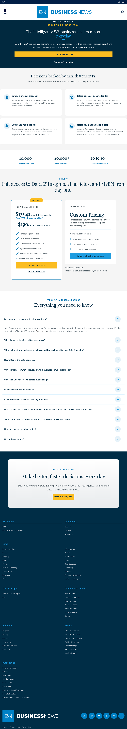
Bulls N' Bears (70, 594)
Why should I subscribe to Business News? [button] (24, 340)
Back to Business (71, 649)
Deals (4, 560)
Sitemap (5, 727)
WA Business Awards (72, 634)
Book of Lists (7, 683)
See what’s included (63, 62)
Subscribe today (36, 265)
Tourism (68, 571)
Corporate (6, 631)
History (5, 634)
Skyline (67, 616)
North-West (6, 675)
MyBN (3, 2)
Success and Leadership (74, 638)
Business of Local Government (13, 690)
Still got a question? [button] (14, 439)
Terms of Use (26, 727)
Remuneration (70, 556)
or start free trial (36, 271)
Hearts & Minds (70, 601)
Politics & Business (72, 642)
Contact (68, 527)
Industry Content (71, 612)
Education (6, 575)
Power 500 (6, 686)
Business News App (9, 645)
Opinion (5, 564)
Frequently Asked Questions (12, 530)
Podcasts (6, 649)
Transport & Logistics (73, 575)
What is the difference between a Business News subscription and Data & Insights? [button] (44, 350)
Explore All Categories (73, 579)
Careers (68, 530)
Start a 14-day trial (63, 54)
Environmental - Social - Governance (16, 697)
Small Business (70, 564)
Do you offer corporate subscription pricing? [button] (25, 319)
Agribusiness (7, 571)
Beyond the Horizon (9, 668)
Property (5, 556)
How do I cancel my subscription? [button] (20, 429)
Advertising (69, 534)
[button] (123, 12)
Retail (67, 560)
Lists (4, 597)
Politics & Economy (9, 568)
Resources (6, 553)
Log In (123, 2)
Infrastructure (70, 549)
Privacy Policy (15, 727)
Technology (69, 568)
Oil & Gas (68, 553)
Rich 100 (5, 671)
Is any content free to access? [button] (19, 389)
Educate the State (9, 694)
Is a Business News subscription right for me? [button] (26, 399)
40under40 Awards (72, 631)
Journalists (6, 642)
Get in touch (41, 331)
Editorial (5, 638)
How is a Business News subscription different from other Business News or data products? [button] (48, 409)
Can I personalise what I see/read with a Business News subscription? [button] (37, 369)
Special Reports (8, 679)
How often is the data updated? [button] (19, 359)
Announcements (71, 608)
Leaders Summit (71, 653)
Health (4, 579)
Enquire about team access (90, 256)
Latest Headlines (8, 549)
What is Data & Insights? (11, 594)
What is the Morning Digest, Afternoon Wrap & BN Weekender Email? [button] (37, 419)
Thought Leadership (72, 597)
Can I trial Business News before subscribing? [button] (26, 379)
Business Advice (71, 605)
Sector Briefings (71, 645)
